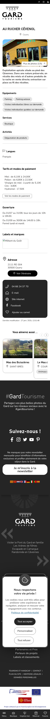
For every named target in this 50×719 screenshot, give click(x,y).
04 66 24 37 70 (20, 286)
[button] (42, 335)
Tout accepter (24, 621)
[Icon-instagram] (18, 439)
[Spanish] (38, 481)
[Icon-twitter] (25, 439)
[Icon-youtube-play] (31, 439)
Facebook (16, 305)
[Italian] (31, 481)
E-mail (15, 292)
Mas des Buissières (17, 362)
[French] (25, 481)
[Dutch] (18, 481)
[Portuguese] (35, 481)
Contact (37, 671)
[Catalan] (11, 481)
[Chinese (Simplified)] (15, 481)
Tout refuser (24, 640)
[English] (21, 481)
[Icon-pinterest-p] (38, 439)
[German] (28, 481)
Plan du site (15, 674)
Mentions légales (32, 674)
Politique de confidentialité (25, 612)
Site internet (18, 299)
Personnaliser (25, 631)
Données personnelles (25, 677)
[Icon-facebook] (12, 439)
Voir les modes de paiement (17, 196)
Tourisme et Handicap (19, 671)
